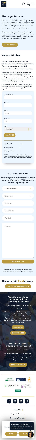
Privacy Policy (17, 410)
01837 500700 (18, 327)
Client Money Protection (17, 418)
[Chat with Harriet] (31, 434)
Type (5, 126)
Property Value (8, 94)
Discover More (18, 333)
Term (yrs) (7, 118)
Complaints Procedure (17, 414)
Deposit (6, 102)
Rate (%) (6, 110)
